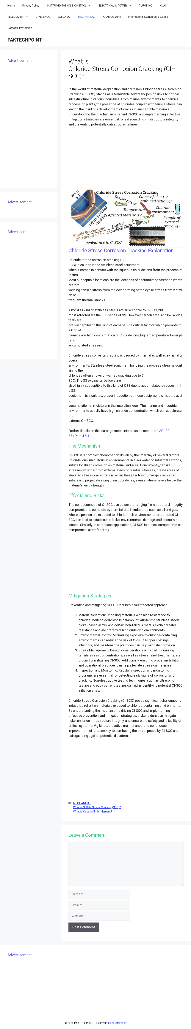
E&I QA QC (64, 16)
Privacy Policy (30, 5)
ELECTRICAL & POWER (113, 5)
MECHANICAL (86, 16)
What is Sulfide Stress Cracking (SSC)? (97, 807)
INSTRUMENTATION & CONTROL (67, 5)
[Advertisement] (126, 158)
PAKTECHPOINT (24, 40)
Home (11, 5)
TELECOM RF (15, 16)
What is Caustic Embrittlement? (92, 811)
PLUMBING (145, 5)
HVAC (163, 5)
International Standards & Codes (148, 16)
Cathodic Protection (19, 28)
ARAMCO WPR (112, 16)
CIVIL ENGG (43, 16)
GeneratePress (117, 1023)
